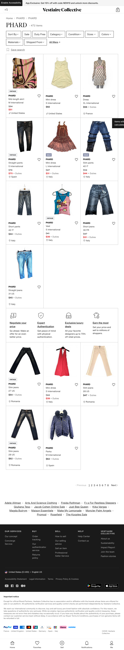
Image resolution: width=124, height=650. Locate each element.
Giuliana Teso (22, 507)
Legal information (37, 579)
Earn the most (101, 323)
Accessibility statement (16, 579)
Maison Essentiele (42, 511)
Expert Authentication (45, 324)
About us (105, 538)
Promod (41, 514)
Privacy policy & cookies (67, 579)
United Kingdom (17, 631)
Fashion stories (108, 556)
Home (9, 18)
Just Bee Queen (78, 507)
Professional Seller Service (62, 554)
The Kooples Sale (76, 514)
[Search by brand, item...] (6, 10)
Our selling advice (60, 542)
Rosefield (56, 514)
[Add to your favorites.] (39, 96)
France (6, 631)
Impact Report (108, 547)
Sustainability (107, 543)
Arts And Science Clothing (41, 503)
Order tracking (36, 538)
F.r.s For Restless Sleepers (100, 503)
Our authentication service (39, 547)
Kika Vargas (99, 507)
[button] (118, 10)
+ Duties (92, 107)
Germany (42, 631)
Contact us (83, 540)
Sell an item (61, 548)
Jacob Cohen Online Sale (49, 507)
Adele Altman (13, 503)
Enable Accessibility (11, 2)
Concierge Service (10, 542)
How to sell (60, 536)
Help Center (84, 536)
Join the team (107, 551)
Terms (50, 579)
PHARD (20, 18)
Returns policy (36, 556)
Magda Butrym (18, 511)
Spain (50, 631)
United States (31, 631)
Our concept (11, 536)
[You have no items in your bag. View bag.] (118, 10)
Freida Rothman (70, 503)
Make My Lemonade (69, 511)
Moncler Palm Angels (98, 511)
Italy (56, 631)
